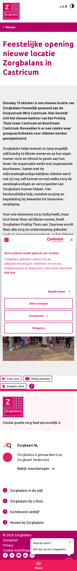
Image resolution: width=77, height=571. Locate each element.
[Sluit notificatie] (70, 542)
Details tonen (56, 291)
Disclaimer (10, 540)
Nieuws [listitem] (10, 27)
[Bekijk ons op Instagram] (32, 555)
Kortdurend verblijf (24, 512)
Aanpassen (36, 315)
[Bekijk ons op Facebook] (5, 555)
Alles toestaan (38, 303)
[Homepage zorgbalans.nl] (11, 11)
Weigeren (38, 327)
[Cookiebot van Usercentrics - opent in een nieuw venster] (47, 239)
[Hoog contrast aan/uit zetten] (72, 6)
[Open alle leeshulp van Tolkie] (31, 386)
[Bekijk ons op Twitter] (12, 555)
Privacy (8, 545)
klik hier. (10, 272)
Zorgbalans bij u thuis (26, 501)
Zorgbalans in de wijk (26, 490)
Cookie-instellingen (17, 550)
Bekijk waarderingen (33, 468)
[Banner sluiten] (71, 240)
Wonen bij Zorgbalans (27, 522)
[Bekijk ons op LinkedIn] (25, 555)
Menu (38, 568)
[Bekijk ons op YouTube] (18, 555)
